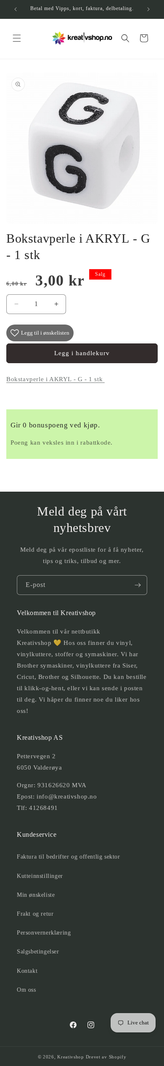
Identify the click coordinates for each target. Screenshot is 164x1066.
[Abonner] (137, 585)
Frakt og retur (35, 914)
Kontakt (27, 971)
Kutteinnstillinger (40, 876)
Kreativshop (70, 1056)
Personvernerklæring (44, 933)
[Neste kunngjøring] (148, 9)
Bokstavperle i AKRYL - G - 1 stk (55, 379)
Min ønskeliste (36, 895)
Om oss (26, 990)
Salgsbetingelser (38, 951)
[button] (17, 38)
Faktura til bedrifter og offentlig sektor (68, 857)
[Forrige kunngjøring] (15, 9)
